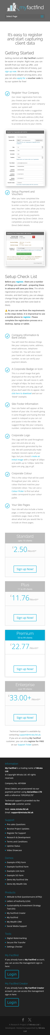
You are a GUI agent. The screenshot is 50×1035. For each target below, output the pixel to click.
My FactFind (12, 917)
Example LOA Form (15, 871)
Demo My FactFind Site (17, 879)
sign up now (10, 71)
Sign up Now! (25, 569)
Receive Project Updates (18, 828)
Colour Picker (18, 491)
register (19, 281)
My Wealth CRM (14, 921)
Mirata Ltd (34, 1024)
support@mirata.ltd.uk (29, 734)
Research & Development (18, 837)
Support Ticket (24, 744)
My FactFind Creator (16, 913)
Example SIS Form (15, 875)
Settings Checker (14, 946)
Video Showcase (14, 850)
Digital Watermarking (17, 938)
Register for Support (16, 833)
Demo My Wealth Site (17, 884)
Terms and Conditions (17, 841)
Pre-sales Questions (16, 824)
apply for (21, 78)
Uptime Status (13, 846)
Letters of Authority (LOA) (18, 901)
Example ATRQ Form (16, 862)
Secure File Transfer (16, 942)
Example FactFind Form (17, 866)
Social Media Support (17, 926)
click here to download (21, 393)
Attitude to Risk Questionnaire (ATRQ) (24, 896)
